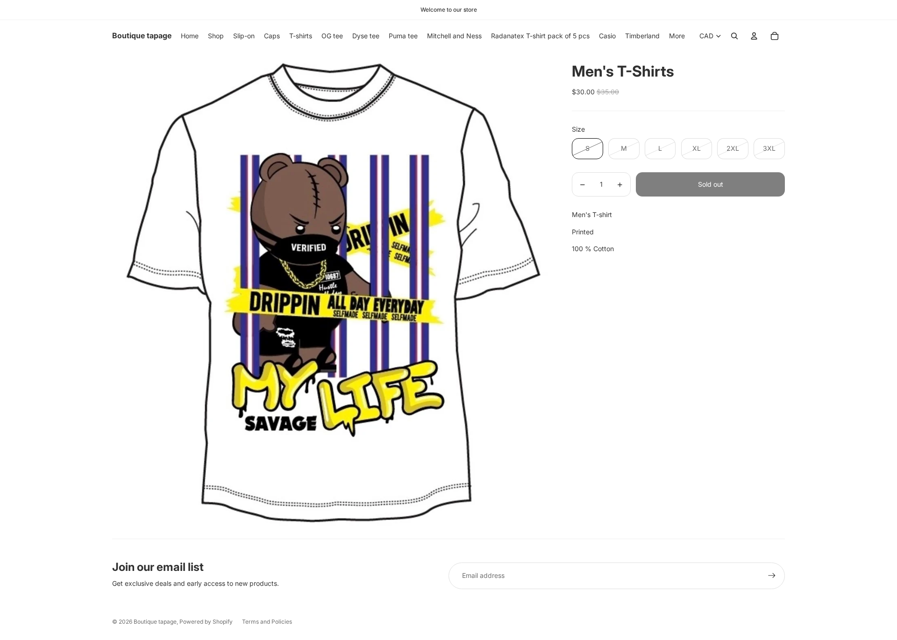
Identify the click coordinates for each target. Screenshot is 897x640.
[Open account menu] (754, 36)
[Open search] (734, 36)
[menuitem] (677, 36)
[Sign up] (772, 575)
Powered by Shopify (206, 621)
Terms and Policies (267, 621)
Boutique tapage (155, 621)
